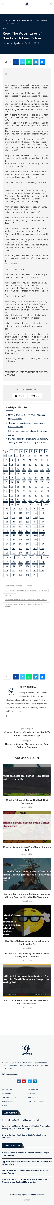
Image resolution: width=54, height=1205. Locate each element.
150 (35, 539)
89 (5, 499)
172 (17, 557)
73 (5, 490)
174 (31, 557)
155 (27, 544)
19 (18, 459)
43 (18, 473)
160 (20, 548)
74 (12, 490)
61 (30, 482)
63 (42, 482)
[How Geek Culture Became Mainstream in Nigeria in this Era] (27, 921)
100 (24, 504)
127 (42, 521)
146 (6, 539)
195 (6, 574)
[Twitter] (30, 1081)
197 (20, 574)
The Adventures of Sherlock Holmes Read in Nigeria (23, 605)
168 (35, 552)
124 (20, 521)
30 (36, 464)
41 (5, 473)
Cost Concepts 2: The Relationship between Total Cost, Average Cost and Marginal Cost (24, 1180)
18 (12, 459)
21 (30, 459)
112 (20, 513)
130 (20, 526)
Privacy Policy (8, 1089)
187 (35, 566)
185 (20, 566)
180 (27, 561)
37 (30, 468)
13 (29, 455)
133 (42, 526)
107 (27, 508)
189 (6, 570)
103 (46, 504)
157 (42, 544)
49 (5, 477)
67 (18, 486)
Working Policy (8, 1101)
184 (13, 566)
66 (12, 486)
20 (24, 459)
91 (18, 499)
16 (47, 455)
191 (20, 570)
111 (13, 513)
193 (35, 570)
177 (6, 561)
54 (36, 477)
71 (42, 486)
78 (36, 490)
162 (35, 548)
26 (12, 464)
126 (35, 521)
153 (13, 544)
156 (35, 544)
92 (24, 499)
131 (27, 526)
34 (12, 468)
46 (36, 473)
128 (6, 526)
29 (30, 464)
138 (35, 530)
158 (6, 548)
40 (48, 468)
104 (6, 508)
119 (27, 517)
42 (12, 473)
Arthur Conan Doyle (13, 586)
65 (5, 486)
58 (12, 482)
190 (13, 570)
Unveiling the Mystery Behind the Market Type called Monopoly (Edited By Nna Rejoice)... (26, 1127)
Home (5, 20)
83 (18, 495)
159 (13, 548)
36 (24, 468)
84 (24, 495)
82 (12, 495)
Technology (6, 1093)
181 (35, 561)
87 (42, 495)
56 (48, 477)
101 (31, 504)
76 (24, 490)
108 (35, 508)
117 (13, 517)
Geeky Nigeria (13, 43)
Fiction (30, 586)
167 (27, 552)
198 (27, 574)
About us (5, 1105)
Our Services (33, 1097)
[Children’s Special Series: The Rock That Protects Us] (27, 780)
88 (48, 495)
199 (35, 574)
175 (38, 557)
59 (18, 482)
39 (42, 468)
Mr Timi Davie (14, 20)
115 (42, 513)
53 (30, 477)
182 (42, 561)
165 (13, 552)
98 (12, 504)
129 (13, 526)
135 (13, 530)
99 (18, 504)
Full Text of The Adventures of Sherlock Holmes (26, 591)
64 (48, 482)
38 (36, 468)
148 (20, 539)
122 (6, 521)
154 (20, 544)
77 (30, 490)
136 (20, 530)
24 (48, 459)
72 (48, 486)
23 (42, 459)
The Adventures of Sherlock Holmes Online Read (26, 600)
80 (48, 490)
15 (41, 455)
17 (5, 459)
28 (24, 464)
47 (42, 473)
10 (10, 455)
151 (42, 539)
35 (18, 468)
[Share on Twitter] (22, 62)
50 (12, 477)
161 (27, 548)
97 (5, 504)
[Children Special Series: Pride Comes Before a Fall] (27, 827)
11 (17, 455)
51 (18, 477)
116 (6, 517)
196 (13, 574)
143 (27, 535)
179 (20, 561)
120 (35, 517)
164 (6, 552)
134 (6, 530)
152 (6, 544)
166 (20, 552)
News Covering (34, 1089)
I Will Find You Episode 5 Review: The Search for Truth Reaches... (27, 1002)
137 (27, 530)
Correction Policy (9, 1097)
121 (42, 517)
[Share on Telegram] (35, 62)
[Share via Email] (42, 62)
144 (35, 535)
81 (5, 495)
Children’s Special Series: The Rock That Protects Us (27, 801)
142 (20, 535)
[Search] (51, 4)
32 (48, 464)
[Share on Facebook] (16, 62)
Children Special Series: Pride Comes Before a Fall (27, 848)
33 (5, 468)
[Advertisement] (27, 642)
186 (27, 566)
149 (27, 539)
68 (24, 486)
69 (30, 486)
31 (42, 464)
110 (6, 513)
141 (13, 535)
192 (27, 570)
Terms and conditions (36, 1101)
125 (27, 521)
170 (6, 557)
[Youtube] (24, 1081)
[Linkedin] (35, 1081)
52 (24, 477)
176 (46, 557)
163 (42, 548)
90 (12, 499)
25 (5, 464)
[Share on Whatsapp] (29, 62)
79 (42, 490)
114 (35, 513)
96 (48, 499)
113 (27, 513)
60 (24, 482)
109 (42, 508)
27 (18, 464)
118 (20, 517)
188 (42, 566)
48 (48, 473)
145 (42, 535)
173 (24, 557)
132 (35, 526)
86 (36, 495)
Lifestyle (31, 1093)
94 (36, 499)
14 (35, 455)
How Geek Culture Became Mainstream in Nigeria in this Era (27, 942)
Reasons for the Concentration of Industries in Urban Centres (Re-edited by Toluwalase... (27, 895)
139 (42, 530)
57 (5, 482)
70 (36, 486)
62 (36, 482)
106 (20, 508)
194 (42, 570)
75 (18, 490)
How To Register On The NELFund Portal (20, 1120)
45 (30, 473)
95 (42, 499)
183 (6, 566)
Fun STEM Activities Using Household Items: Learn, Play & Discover (27, 955)
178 (13, 561)
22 (36, 459)
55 (42, 477)
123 (13, 521)
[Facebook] (19, 1081)
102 (38, 504)
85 (30, 495)
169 (42, 552)
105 (13, 508)
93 (30, 499)
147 (13, 539)
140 (6, 535)
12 (23, 455)
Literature (9, 595)
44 (24, 473)
